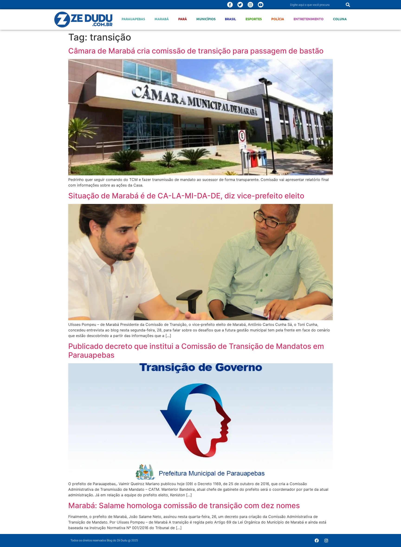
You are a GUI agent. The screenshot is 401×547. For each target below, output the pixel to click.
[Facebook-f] (230, 4)
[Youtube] (260, 4)
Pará (182, 19)
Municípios (206, 19)
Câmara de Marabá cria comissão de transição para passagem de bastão (195, 50)
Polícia (277, 19)
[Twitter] (240, 4)
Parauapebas (133, 19)
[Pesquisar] (347, 4)
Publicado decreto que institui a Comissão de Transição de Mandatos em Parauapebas (196, 351)
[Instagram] (250, 4)
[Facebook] (317, 540)
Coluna (340, 19)
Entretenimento (308, 19)
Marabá (162, 19)
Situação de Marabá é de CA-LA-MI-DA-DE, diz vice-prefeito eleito (186, 195)
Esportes (254, 19)
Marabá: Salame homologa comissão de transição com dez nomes (184, 505)
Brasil (230, 19)
